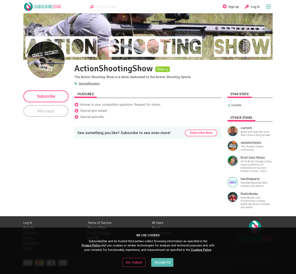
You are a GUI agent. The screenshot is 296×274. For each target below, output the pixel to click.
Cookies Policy (201, 250)
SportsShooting (89, 83)
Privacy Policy (91, 245)
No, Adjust (134, 262)
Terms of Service (100, 223)
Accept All (162, 262)
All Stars (157, 223)
